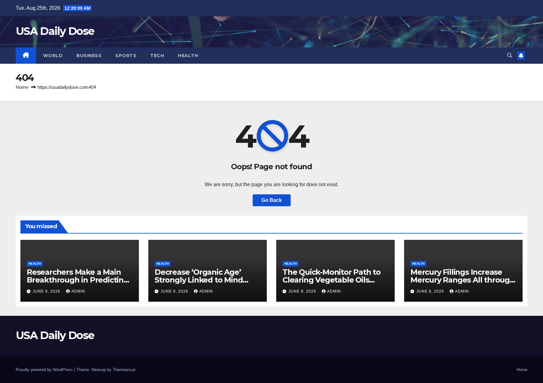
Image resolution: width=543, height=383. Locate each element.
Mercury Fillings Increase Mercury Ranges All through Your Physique (462, 279)
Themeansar (124, 369)
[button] (509, 55)
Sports (125, 55)
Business (88, 55)
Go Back (271, 200)
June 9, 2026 (47, 291)
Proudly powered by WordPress (45, 369)
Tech (157, 55)
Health (188, 55)
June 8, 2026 (302, 291)
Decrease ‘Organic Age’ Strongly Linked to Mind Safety (199, 279)
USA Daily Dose (55, 31)
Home (22, 87)
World (53, 55)
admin (78, 291)
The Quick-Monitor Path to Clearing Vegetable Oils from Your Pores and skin (331, 279)
